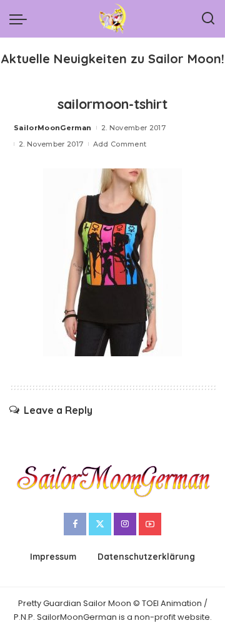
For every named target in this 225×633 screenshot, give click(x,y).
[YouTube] (150, 524)
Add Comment (120, 144)
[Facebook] (75, 524)
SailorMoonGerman (53, 127)
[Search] (208, 19)
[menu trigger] (21, 19)
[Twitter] (100, 524)
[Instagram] (125, 524)
